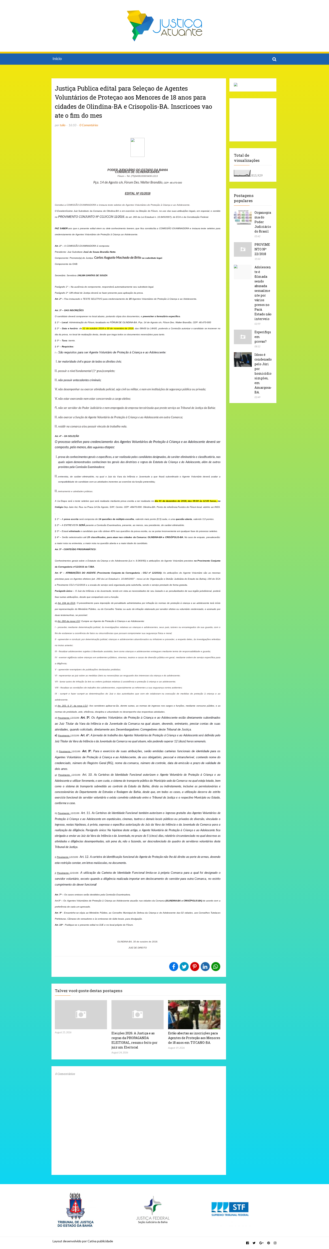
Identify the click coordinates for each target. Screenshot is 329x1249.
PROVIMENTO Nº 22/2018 (262, 249)
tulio (62, 125)
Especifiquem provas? (262, 337)
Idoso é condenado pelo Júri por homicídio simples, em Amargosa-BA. (263, 373)
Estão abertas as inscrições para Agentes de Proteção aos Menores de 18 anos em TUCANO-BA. (194, 1038)
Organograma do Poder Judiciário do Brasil (262, 221)
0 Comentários (88, 125)
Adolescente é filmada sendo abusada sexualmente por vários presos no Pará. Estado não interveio (262, 293)
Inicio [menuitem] (57, 59)
